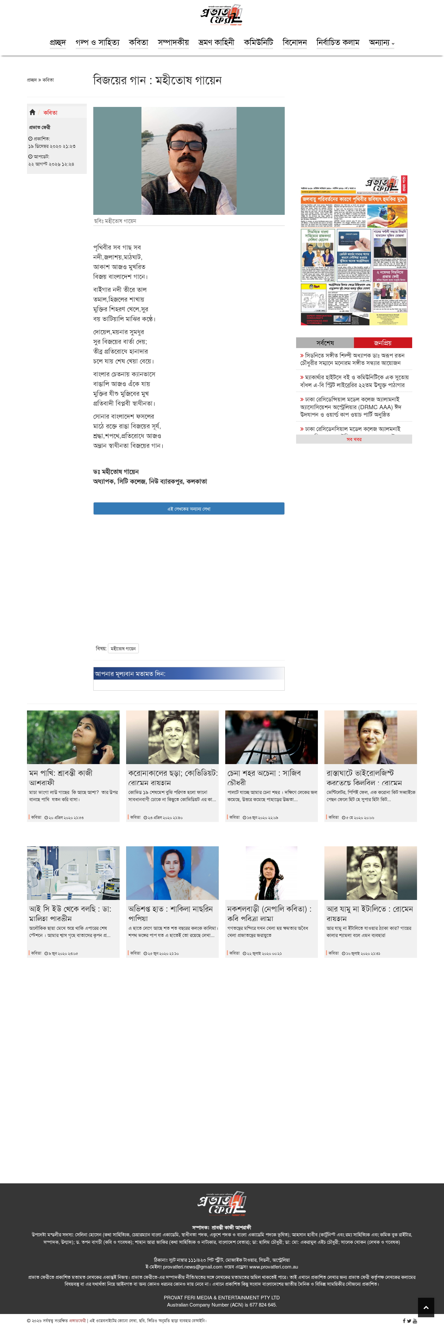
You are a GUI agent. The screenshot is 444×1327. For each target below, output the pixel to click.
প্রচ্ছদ (58, 41)
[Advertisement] (57, 279)
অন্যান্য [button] (380, 41)
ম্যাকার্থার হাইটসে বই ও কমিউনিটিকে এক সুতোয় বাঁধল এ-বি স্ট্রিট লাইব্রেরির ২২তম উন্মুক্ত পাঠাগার (354, 380)
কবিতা (138, 41)
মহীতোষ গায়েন (123, 648)
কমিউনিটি (258, 41)
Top (426, 1307)
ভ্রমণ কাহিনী (216, 41)
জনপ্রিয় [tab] (383, 342)
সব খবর (354, 439)
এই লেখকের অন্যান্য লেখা (188, 508)
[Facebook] (404, 1320)
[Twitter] (409, 1320)
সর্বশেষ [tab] (325, 342)
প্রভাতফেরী (77, 1320)
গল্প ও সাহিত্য (97, 41)
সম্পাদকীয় (173, 41)
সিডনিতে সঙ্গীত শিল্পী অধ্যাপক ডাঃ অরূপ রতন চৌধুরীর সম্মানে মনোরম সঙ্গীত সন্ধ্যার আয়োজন (352, 359)
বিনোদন (295, 41)
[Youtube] (415, 1320)
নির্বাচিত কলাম (338, 41)
